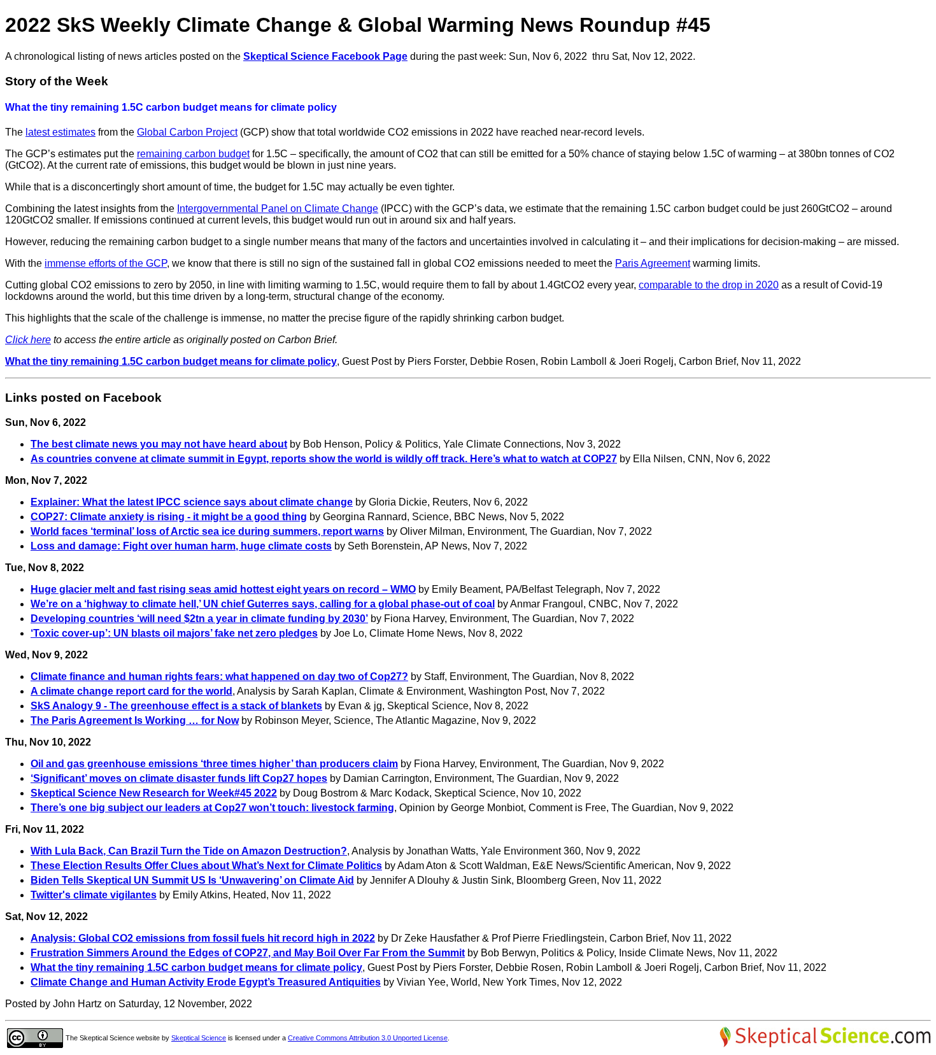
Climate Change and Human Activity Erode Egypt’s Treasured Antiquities (206, 982)
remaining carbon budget (193, 153)
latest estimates (60, 132)
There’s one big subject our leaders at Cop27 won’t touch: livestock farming (212, 807)
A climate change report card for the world (131, 691)
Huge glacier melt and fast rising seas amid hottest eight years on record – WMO (223, 589)
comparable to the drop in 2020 (709, 285)
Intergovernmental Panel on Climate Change (277, 208)
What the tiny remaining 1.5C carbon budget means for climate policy (171, 361)
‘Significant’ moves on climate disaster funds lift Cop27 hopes (179, 778)
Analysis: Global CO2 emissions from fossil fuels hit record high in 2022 (203, 938)
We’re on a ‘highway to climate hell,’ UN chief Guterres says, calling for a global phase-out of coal (263, 603)
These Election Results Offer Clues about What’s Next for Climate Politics (206, 865)
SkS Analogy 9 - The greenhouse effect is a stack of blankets (176, 705)
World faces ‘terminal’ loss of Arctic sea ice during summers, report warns (207, 531)
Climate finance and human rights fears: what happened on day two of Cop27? (219, 676)
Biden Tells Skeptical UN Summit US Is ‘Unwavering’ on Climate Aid (192, 880)
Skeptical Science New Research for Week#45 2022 (154, 793)
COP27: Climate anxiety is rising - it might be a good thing (169, 516)
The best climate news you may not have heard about (159, 444)
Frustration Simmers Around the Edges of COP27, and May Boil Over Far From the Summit (248, 952)
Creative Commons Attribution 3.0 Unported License (368, 1038)
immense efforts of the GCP (106, 263)
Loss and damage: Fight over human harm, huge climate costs (181, 546)
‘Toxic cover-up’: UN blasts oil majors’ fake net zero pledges (174, 633)
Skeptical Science (198, 1038)
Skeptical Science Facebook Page (325, 56)
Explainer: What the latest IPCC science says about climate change (192, 502)
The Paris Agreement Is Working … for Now (135, 720)
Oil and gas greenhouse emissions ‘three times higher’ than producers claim (214, 763)
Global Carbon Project (187, 132)
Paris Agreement (652, 263)
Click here (28, 339)
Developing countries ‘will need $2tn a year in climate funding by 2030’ (199, 618)
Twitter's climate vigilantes (94, 894)
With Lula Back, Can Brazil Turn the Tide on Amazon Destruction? (189, 851)
